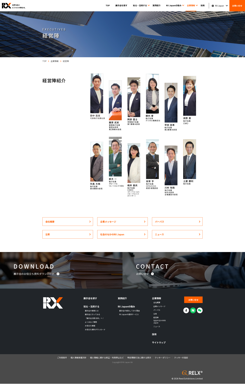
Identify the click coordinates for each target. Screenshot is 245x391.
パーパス (156, 310)
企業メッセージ (159, 306)
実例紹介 (156, 5)
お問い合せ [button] (142, 274)
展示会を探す (121, 5)
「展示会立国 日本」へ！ (94, 318)
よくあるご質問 (91, 322)
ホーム (44, 61)
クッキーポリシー (163, 357)
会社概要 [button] (49, 221)
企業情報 (191, 5)
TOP (108, 5)
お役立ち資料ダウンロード (95, 329)
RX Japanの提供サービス (129, 314)
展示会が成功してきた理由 (129, 311)
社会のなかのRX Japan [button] (112, 234)
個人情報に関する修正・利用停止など (107, 357)
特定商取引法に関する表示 (139, 357)
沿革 (155, 314)
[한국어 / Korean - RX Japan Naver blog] (193, 310)
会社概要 (156, 302)
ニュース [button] (159, 234)
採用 (203, 5)
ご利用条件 (62, 357)
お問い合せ (237, 5)
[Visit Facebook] (186, 310)
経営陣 (66, 61)
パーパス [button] (159, 221)
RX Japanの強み (173, 5)
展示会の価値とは (92, 311)
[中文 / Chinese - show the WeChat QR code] (200, 310)
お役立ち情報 (90, 326)
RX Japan (219, 5)
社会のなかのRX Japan (159, 321)
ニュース (156, 326)
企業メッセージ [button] (108, 221)
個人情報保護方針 (78, 357)
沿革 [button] (47, 234)
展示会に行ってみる (92, 314)
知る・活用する (140, 5)
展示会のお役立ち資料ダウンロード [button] (34, 274)
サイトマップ (159, 342)
